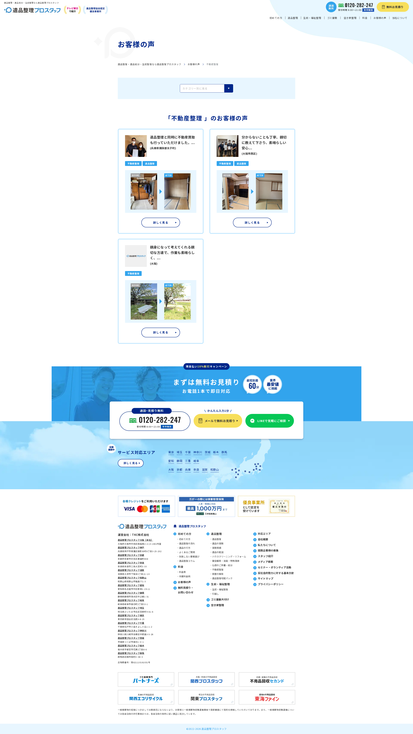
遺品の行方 (184, 547)
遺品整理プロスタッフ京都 (131, 555)
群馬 (224, 452)
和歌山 (214, 469)
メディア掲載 (265, 562)
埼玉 (179, 452)
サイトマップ (265, 578)
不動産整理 (217, 569)
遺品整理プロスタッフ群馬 (131, 653)
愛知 (171, 461)
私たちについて (267, 545)
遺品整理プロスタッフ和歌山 (132, 577)
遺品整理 (216, 539)
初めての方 (184, 539)
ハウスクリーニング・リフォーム (229, 556)
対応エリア (264, 534)
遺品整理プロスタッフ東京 (131, 615)
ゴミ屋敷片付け (220, 599)
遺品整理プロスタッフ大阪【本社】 (135, 539)
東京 (171, 452)
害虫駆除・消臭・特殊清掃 (225, 560)
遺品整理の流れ (187, 543)
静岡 (179, 461)
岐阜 (196, 461)
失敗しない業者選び (189, 556)
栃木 (216, 452)
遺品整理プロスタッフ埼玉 (131, 607)
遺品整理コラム (187, 560)
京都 (179, 469)
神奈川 (197, 452)
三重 (188, 461)
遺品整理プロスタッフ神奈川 (132, 630)
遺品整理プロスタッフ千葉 (131, 623)
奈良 (196, 469)
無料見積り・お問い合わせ (185, 590)
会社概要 (263, 539)
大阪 (171, 469)
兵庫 (188, 469)
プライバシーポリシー (271, 584)
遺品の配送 (217, 552)
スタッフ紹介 (265, 556)
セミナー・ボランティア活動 (274, 567)
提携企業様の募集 (268, 550)
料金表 (182, 572)
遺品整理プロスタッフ (192, 526)
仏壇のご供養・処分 (222, 565)
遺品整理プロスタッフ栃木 (131, 645)
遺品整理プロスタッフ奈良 (131, 562)
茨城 (207, 452)
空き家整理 (217, 605)
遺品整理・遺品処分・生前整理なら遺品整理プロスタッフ (149, 64)
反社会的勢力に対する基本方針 (276, 573)
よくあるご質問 (187, 552)
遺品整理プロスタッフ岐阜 (131, 600)
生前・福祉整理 (220, 589)
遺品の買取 (217, 543)
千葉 (188, 452)
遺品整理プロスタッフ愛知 (131, 585)
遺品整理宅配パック (222, 578)
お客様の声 (194, 64)
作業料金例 (184, 576)
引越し (215, 593)
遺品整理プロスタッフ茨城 (131, 638)
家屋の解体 (217, 573)
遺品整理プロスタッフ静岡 (131, 592)
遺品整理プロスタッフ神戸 (131, 547)
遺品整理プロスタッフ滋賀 (131, 570)
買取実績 (216, 547)
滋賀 (205, 469)
